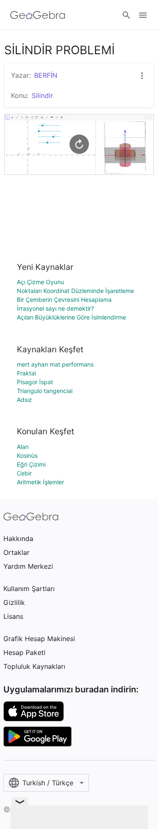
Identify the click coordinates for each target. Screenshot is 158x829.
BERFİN (45, 75)
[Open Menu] (143, 15)
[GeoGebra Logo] (37, 15)
